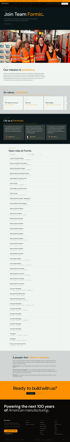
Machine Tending (43, 426)
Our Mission (40, 393)
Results (27, 3)
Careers (56, 430)
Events (56, 428)
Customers (30, 3)
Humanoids (42, 430)
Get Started (65, 3)
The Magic (27, 422)
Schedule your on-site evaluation (53, 3)
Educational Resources (59, 434)
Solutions (20, 3)
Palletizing (42, 422)
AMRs (41, 432)
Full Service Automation (29, 424)
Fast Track (42, 434)
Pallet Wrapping (43, 428)
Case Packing (42, 424)
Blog (55, 426)
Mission (56, 422)
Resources (40, 3)
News (56, 432)
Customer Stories (58, 424)
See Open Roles (31, 393)
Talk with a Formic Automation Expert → (12, 426)
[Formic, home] (5, 3)
